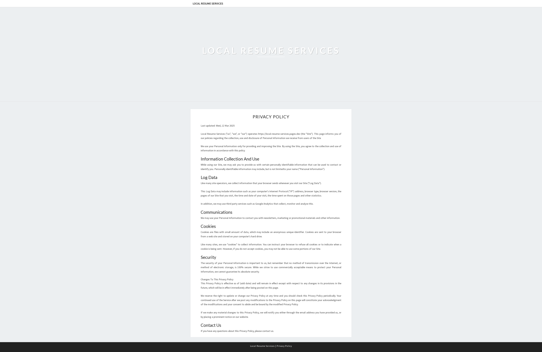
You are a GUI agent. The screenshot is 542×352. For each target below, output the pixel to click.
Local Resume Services (208, 3)
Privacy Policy (284, 346)
